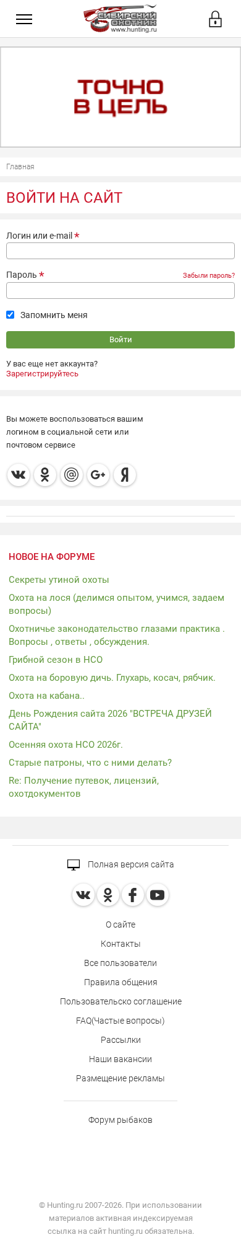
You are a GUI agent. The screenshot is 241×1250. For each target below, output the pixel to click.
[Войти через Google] (98, 475)
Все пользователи (120, 963)
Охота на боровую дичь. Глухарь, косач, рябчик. (112, 677)
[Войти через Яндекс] (125, 475)
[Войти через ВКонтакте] (18, 475)
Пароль (21, 275)
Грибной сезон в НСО (56, 659)
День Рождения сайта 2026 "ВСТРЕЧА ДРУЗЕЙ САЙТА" (110, 720)
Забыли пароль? (209, 276)
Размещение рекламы (120, 1078)
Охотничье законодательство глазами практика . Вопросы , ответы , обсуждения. (117, 635)
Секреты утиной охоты (59, 579)
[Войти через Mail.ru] (72, 475)
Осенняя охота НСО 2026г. (66, 744)
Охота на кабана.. (47, 695)
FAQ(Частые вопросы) (120, 1021)
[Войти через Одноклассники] (45, 475)
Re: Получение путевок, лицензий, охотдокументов (84, 787)
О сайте (120, 924)
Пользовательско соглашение (121, 1001)
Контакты (121, 944)
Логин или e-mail (39, 236)
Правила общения (121, 982)
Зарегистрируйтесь (42, 373)
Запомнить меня (54, 315)
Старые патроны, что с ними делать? (90, 762)
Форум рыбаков (120, 1120)
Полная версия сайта (130, 864)
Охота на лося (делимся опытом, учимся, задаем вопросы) (116, 604)
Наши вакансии (120, 1059)
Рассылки (121, 1040)
